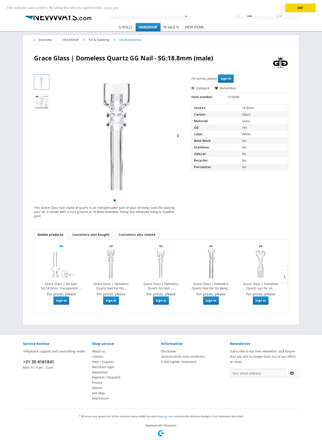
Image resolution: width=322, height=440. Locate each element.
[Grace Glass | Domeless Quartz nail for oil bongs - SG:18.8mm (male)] (260, 264)
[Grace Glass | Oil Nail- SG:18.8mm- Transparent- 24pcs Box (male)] (61, 264)
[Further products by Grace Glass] (280, 62)
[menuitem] (125, 27)
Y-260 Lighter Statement (178, 362)
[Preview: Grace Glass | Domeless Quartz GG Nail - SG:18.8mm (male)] (41, 82)
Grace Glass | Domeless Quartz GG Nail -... (161, 286)
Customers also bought (91, 234)
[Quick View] (61, 246)
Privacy (97, 382)
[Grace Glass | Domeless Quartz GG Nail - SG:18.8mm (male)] (161, 264)
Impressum (100, 398)
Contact (97, 356)
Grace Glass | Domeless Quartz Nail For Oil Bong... (211, 286)
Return (97, 388)
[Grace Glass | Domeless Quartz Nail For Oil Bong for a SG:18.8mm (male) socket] (211, 264)
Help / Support (102, 362)
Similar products (50, 234)
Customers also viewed (137, 234)
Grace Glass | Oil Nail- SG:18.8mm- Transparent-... (61, 286)
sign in (226, 78)
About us (98, 351)
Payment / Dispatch (106, 377)
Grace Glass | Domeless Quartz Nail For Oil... (111, 286)
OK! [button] (300, 8)
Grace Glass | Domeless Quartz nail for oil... (260, 286)
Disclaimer (169, 351)
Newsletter (100, 372)
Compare (202, 88)
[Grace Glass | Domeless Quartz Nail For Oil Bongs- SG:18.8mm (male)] (111, 264)
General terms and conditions (183, 356)
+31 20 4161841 (38, 362)
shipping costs (165, 416)
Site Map (98, 393)
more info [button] (111, 8)
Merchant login (103, 367)
